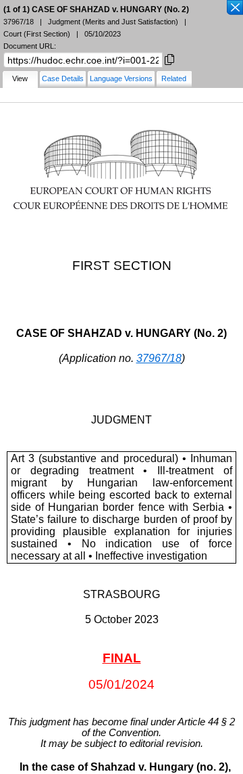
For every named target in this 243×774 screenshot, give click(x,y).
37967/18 (159, 358)
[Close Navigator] (234, 8)
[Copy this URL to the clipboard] (169, 58)
